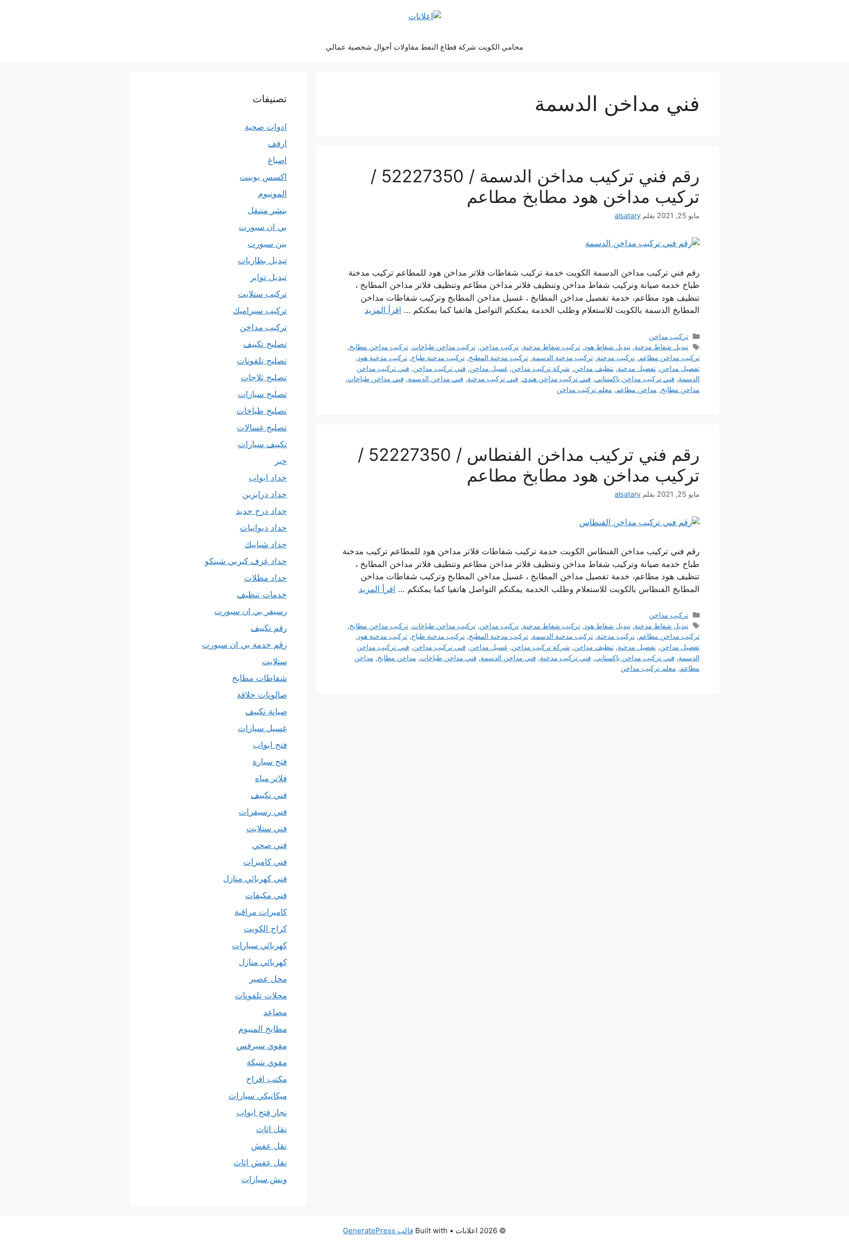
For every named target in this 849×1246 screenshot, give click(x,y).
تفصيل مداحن (680, 368)
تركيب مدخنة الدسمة (562, 357)
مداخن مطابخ (680, 389)
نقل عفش (269, 1146)
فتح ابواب (270, 745)
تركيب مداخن (668, 336)
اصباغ (277, 160)
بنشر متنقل (267, 210)
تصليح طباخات (261, 411)
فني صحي (269, 845)
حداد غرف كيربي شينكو (246, 561)
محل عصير (268, 979)
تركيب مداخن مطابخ (378, 346)
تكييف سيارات (262, 444)
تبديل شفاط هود (607, 346)
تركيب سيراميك (260, 310)
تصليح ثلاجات (264, 377)
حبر (281, 461)
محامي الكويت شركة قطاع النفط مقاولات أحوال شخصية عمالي (424, 47)
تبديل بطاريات (262, 260)
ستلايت (274, 661)
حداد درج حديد (261, 511)
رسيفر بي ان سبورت (250, 611)
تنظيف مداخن (594, 368)
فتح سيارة (270, 761)
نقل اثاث (271, 1129)
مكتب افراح (266, 1079)
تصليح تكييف (265, 344)
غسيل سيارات (262, 728)
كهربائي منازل (263, 962)
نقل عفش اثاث (260, 1162)
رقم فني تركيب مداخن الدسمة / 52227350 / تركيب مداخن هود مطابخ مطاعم (535, 186)
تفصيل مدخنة (637, 368)
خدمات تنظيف (262, 594)
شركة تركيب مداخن (540, 368)
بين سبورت (267, 244)
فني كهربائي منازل (255, 878)
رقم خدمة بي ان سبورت (244, 645)
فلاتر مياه (271, 778)
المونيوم (272, 193)
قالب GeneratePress (378, 1230)
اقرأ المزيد (383, 310)
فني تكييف (269, 795)
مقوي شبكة (267, 1062)
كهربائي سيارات (259, 945)
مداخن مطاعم (636, 389)
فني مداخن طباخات (375, 378)
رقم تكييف (269, 628)
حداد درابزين (264, 494)
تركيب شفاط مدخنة (551, 346)
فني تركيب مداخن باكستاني (635, 378)
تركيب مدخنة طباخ (438, 357)
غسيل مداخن (489, 368)
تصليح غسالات (262, 427)
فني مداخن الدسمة (435, 378)
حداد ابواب (268, 477)
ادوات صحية (266, 127)
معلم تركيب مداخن (584, 389)
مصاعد (275, 1012)
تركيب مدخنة (616, 357)
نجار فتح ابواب (261, 1112)
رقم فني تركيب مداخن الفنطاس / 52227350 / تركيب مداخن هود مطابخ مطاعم (529, 464)
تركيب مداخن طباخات (444, 346)
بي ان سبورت (263, 227)
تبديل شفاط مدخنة (661, 346)
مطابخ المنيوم (262, 1029)
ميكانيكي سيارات (257, 1096)
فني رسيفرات (263, 812)
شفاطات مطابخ (259, 678)
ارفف (277, 143)
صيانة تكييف (266, 711)
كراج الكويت (265, 929)
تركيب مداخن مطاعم (669, 357)
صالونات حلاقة (262, 695)
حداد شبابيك (266, 544)
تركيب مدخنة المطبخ (498, 357)
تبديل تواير (268, 277)
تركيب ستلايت (262, 294)
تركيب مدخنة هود (382, 357)
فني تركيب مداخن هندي (556, 378)
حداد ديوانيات (263, 528)
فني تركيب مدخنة (492, 378)
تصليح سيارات (262, 394)
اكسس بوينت (263, 177)
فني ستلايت (266, 828)
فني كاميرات (265, 862)
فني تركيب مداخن (439, 368)
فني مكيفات (266, 895)
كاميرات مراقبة (260, 912)
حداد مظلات (265, 578)
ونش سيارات (264, 1179)
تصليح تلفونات (262, 361)
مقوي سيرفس (261, 1045)
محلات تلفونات (261, 995)
